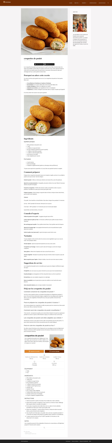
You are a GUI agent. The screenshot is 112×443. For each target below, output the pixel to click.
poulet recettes (27, 431)
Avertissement (68, 441)
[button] (108, 3)
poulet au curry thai (28, 432)
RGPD (90, 441)
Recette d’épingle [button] (55, 351)
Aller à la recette (39, 64)
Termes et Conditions (75, 441)
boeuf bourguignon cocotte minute (30, 433)
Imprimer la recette (50, 64)
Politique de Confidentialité (84, 441)
